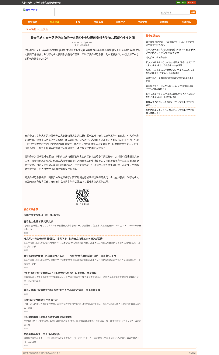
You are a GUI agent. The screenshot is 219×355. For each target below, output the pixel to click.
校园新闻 (98, 22)
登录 (184, 2)
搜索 (193, 12)
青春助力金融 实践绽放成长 (38, 221)
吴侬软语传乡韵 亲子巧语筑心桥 (41, 300)
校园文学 (142, 22)
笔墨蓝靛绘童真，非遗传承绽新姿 (42, 334)
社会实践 (54, 22)
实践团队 (186, 22)
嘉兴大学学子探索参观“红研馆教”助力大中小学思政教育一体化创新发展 (62, 290)
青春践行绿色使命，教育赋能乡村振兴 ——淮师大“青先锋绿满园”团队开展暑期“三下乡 (70, 256)
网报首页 (32, 22)
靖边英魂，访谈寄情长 (156, 57)
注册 (178, 2)
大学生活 (120, 22)
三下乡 (76, 22)
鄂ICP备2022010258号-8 (50, 353)
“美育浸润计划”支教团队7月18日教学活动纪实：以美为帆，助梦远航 (60, 273)
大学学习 (164, 22)
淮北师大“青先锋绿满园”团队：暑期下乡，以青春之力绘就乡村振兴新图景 (63, 238)
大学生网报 (30, 29)
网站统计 (192, 353)
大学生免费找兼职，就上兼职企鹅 (42, 215)
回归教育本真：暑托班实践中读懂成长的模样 (48, 317)
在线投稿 (191, 2)
